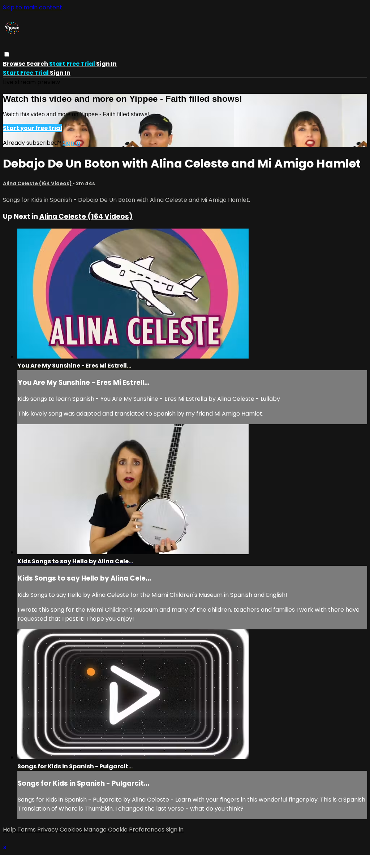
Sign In (60, 73)
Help (10, 829)
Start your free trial (32, 128)
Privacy (48, 829)
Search (37, 64)
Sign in (106, 64)
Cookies (71, 829)
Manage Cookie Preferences (124, 829)
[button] (6, 54)
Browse (14, 64)
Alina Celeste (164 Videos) (38, 183)
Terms (27, 829)
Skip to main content (32, 7)
